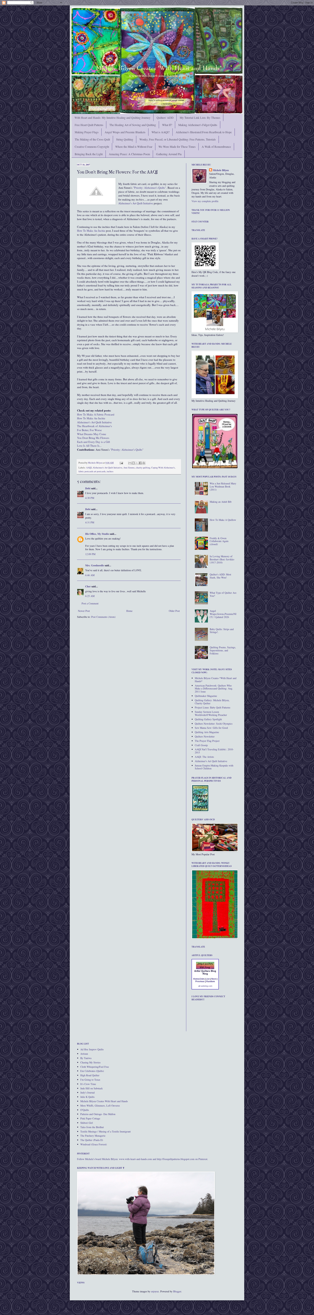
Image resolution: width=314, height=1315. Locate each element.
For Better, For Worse (89, 430)
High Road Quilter (89, 1075)
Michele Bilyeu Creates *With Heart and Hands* (215, 679)
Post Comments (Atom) (103, 617)
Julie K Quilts (87, 1097)
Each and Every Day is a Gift (93, 442)
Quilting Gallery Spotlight (208, 719)
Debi (87, 488)
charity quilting (143, 467)
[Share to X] (137, 463)
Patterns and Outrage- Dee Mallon (97, 1114)
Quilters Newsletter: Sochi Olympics (213, 723)
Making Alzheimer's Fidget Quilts (197, 125)
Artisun (84, 1053)
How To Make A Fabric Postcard (95, 414)
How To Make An (91, 230)
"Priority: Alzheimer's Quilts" (149, 187)
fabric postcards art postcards (92, 471)
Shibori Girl (86, 1122)
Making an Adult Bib (221, 501)
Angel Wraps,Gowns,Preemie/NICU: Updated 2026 (223, 614)
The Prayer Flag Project (207, 741)
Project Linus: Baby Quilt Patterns (212, 707)
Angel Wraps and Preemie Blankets (125, 132)
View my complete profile (205, 201)
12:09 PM (90, 554)
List (208, 979)
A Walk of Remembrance (216, 146)
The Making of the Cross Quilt (92, 139)
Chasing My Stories (90, 1062)
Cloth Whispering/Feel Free (94, 1066)
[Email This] (130, 463)
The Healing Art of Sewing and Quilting (132, 125)
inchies (110, 471)
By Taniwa (85, 1058)
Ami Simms (129, 467)
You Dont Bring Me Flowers (93, 438)
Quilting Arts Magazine (207, 732)
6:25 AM (89, 596)
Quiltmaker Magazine (206, 696)
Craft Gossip (201, 745)
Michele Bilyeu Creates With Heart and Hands (104, 1101)
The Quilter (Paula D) (91, 1140)
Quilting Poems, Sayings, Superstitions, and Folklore (223, 650)
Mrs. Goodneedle (94, 565)
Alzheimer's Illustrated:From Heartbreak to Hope (204, 132)
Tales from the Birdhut (92, 1127)
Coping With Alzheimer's (163, 467)
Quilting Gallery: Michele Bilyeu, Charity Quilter (212, 701)
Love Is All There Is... (89, 445)
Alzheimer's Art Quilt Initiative (135, 203)
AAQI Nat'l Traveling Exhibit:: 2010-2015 (214, 751)
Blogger (177, 1291)
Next (213, 979)
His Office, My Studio (97, 534)
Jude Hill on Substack (91, 1088)
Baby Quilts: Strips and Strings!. (222, 630)
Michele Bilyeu (95, 462)
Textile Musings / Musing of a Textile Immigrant (105, 1131)
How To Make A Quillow (223, 520)
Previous (200, 981)
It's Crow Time (88, 1084)
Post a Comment (90, 603)
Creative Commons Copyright (92, 146)
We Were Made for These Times (177, 146)
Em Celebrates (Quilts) (92, 1071)
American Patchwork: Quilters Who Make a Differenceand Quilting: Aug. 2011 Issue (214, 688)
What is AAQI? (161, 132)
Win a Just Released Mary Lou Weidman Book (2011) (223, 486)
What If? (167, 125)
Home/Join (198, 979)
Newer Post (84, 611)
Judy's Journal (87, 1092)
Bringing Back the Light (89, 154)
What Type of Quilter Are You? (223, 594)
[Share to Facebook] (140, 463)
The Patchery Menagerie (92, 1135)
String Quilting (124, 139)
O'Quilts (84, 1110)
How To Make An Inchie (91, 418)
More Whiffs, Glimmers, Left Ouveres (100, 1105)
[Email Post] (121, 462)
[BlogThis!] (133, 463)
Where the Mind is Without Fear (133, 146)
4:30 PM (89, 498)
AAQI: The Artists (204, 756)
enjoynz (155, 1291)
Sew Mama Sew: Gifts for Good (211, 727)
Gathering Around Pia (169, 154)
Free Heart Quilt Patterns (89, 125)
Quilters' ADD (165, 117)
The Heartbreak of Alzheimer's (94, 426)
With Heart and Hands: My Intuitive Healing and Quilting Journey (112, 117)
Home (129, 611)
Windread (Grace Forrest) (93, 1144)
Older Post (174, 611)
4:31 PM (89, 522)
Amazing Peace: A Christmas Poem (129, 154)
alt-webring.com (205, 986)
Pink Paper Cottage (90, 1118)
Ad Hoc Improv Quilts (92, 1049)
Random (210, 981)
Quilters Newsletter (205, 736)
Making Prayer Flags (86, 132)
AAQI (89, 467)
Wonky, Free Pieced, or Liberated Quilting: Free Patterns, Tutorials (177, 139)
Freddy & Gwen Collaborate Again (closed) (219, 541)
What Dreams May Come (91, 434)
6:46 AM (89, 575)
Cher (88, 586)
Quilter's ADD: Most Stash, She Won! (220, 576)
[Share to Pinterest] (144, 463)
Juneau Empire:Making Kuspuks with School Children (214, 767)
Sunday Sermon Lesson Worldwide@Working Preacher (211, 713)
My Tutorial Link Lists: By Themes (200, 117)
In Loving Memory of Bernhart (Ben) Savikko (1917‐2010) (222, 559)
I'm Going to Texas (90, 1079)
